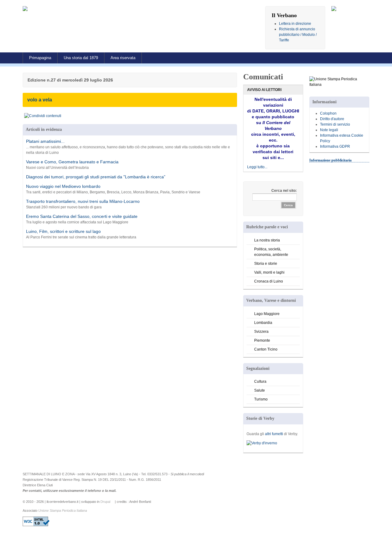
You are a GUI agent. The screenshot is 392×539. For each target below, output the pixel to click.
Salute (259, 390)
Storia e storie (265, 263)
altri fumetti (274, 434)
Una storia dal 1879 (81, 57)
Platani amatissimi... (45, 141)
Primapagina (40, 57)
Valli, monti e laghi (269, 272)
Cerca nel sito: (284, 190)
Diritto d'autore (332, 119)
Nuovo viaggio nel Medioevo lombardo (63, 186)
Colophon (328, 113)
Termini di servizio (335, 124)
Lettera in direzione (295, 23)
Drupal (105, 501)
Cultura (260, 381)
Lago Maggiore (267, 314)
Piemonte (262, 340)
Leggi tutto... (257, 167)
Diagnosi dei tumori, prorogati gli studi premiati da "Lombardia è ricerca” (95, 176)
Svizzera (261, 331)
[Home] (30, 9)
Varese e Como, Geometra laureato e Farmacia (72, 161)
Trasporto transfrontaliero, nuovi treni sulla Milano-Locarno (83, 201)
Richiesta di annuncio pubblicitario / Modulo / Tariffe (298, 34)
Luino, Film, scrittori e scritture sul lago (63, 231)
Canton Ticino (265, 349)
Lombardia (263, 323)
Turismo (261, 399)
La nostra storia (267, 240)
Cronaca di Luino (268, 281)
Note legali (329, 130)
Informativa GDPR (335, 146)
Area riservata (123, 57)
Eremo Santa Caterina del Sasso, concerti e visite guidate (82, 216)
